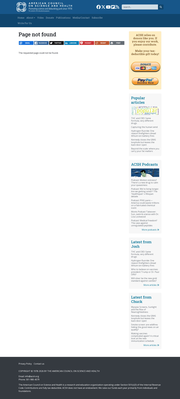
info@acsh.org (32, 376)
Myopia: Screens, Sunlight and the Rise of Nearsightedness (144, 309)
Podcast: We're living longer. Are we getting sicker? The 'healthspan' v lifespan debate (145, 192)
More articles (150, 285)
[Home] (46, 7)
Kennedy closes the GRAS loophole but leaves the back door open (143, 142)
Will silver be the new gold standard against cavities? (144, 279)
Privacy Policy (25, 363)
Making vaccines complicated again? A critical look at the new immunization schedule (145, 337)
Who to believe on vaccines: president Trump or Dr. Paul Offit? (145, 272)
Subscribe (97, 17)
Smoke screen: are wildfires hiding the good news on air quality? (145, 327)
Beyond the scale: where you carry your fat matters (145, 150)
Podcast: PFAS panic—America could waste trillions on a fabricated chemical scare (145, 204)
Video (40, 17)
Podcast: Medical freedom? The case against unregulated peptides (144, 223)
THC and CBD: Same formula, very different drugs (142, 121)
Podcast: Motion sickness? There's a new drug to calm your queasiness (144, 183)
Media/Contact (81, 17)
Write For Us (25, 23)
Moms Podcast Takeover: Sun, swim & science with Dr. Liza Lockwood (145, 214)
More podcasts (149, 229)
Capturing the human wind (144, 127)
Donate (50, 17)
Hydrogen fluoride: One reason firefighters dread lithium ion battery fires (143, 133)
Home (21, 17)
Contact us (39, 363)
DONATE (145, 64)
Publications (63, 17)
